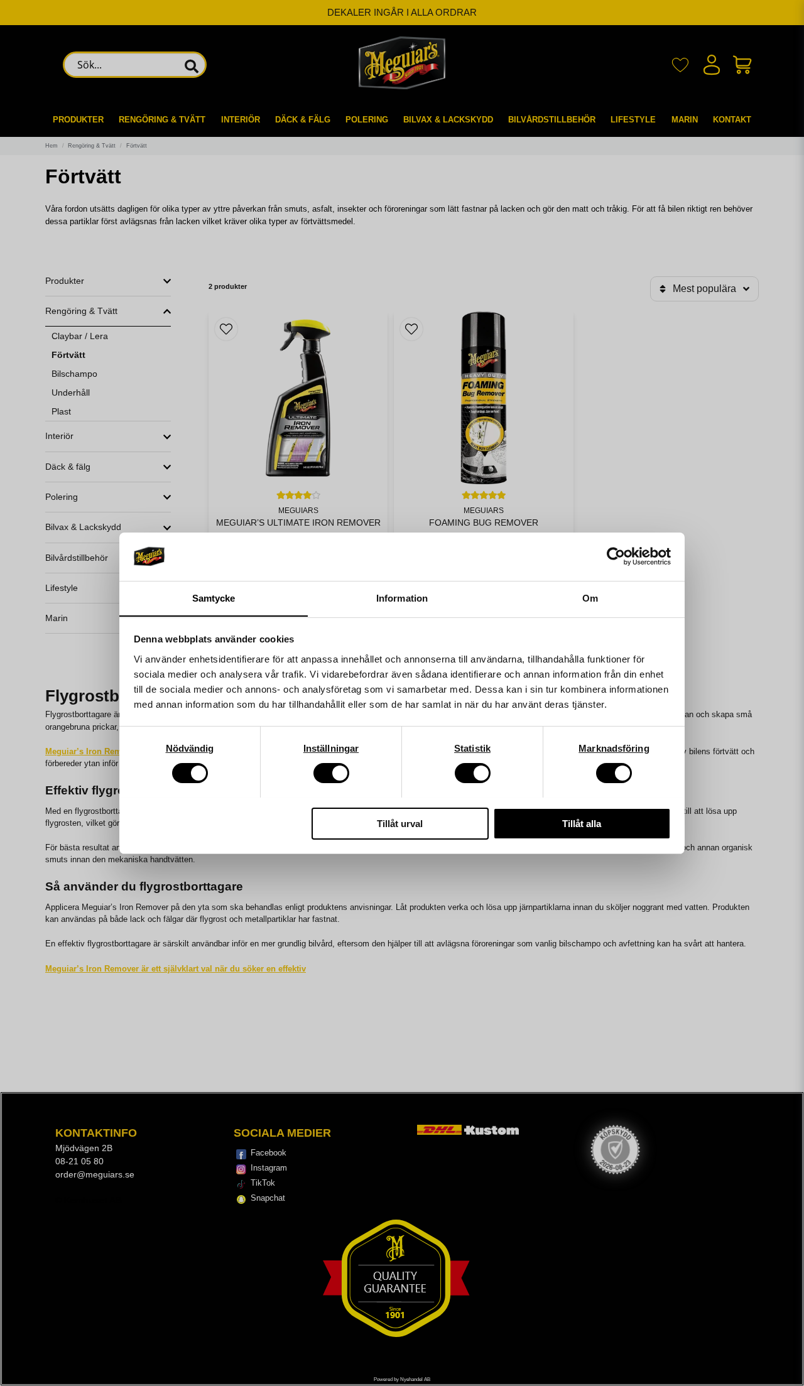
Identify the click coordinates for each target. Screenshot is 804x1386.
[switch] (331, 773)
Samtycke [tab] (214, 597)
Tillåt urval (400, 823)
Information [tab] (402, 597)
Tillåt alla (581, 823)
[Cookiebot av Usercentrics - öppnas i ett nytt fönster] (616, 556)
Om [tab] (590, 597)
